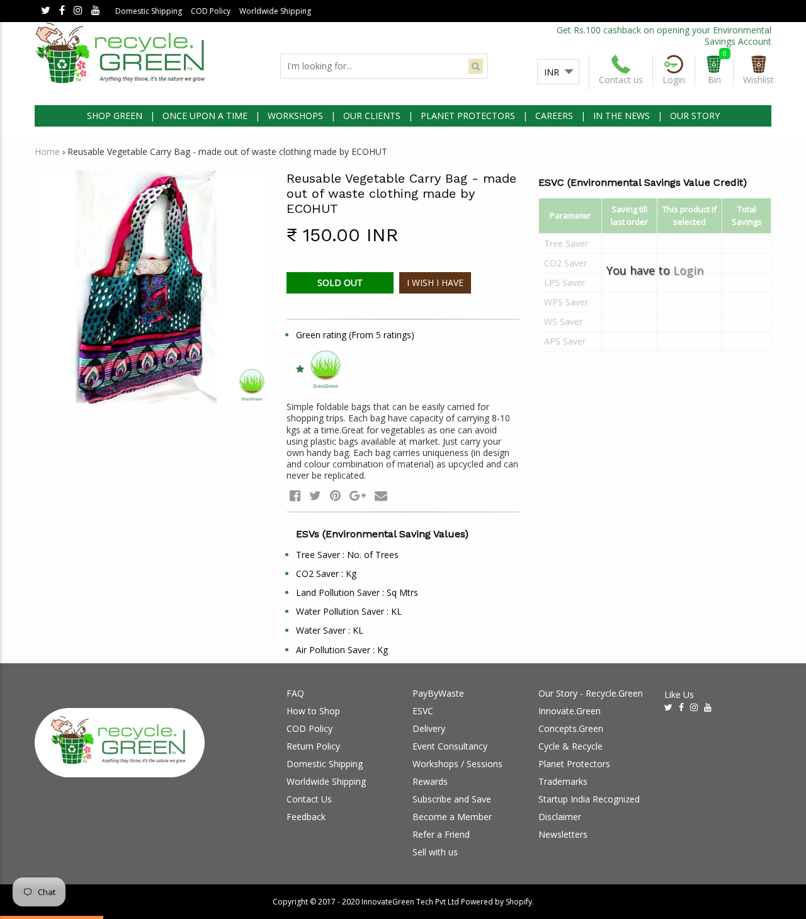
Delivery (428, 728)
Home (47, 151)
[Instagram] (78, 11)
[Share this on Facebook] (295, 495)
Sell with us (435, 852)
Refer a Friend (441, 834)
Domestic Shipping (148, 11)
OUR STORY (695, 116)
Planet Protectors (574, 764)
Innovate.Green (569, 711)
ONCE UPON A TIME (204, 116)
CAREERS (554, 116)
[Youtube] (95, 11)
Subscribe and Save (451, 799)
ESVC (422, 711)
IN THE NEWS (621, 116)
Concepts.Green (570, 728)
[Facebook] (62, 11)
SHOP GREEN (114, 116)
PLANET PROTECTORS (468, 116)
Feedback (306, 817)
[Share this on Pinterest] (335, 495)
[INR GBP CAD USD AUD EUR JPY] (558, 72)
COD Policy (210, 11)
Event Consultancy (449, 746)
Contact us (621, 80)
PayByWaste (438, 693)
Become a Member (452, 817)
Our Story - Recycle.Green (590, 693)
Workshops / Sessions (457, 764)
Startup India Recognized (589, 799)
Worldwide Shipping (275, 11)
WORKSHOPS (295, 116)
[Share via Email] (381, 495)
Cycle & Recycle (570, 746)
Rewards (430, 781)
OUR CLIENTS (371, 116)
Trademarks (562, 781)
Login (688, 270)
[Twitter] (45, 11)
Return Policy (313, 746)
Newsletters (562, 834)
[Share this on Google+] (357, 495)
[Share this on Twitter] (315, 495)
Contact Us (309, 799)
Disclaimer (559, 817)
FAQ (295, 693)
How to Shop (313, 711)
